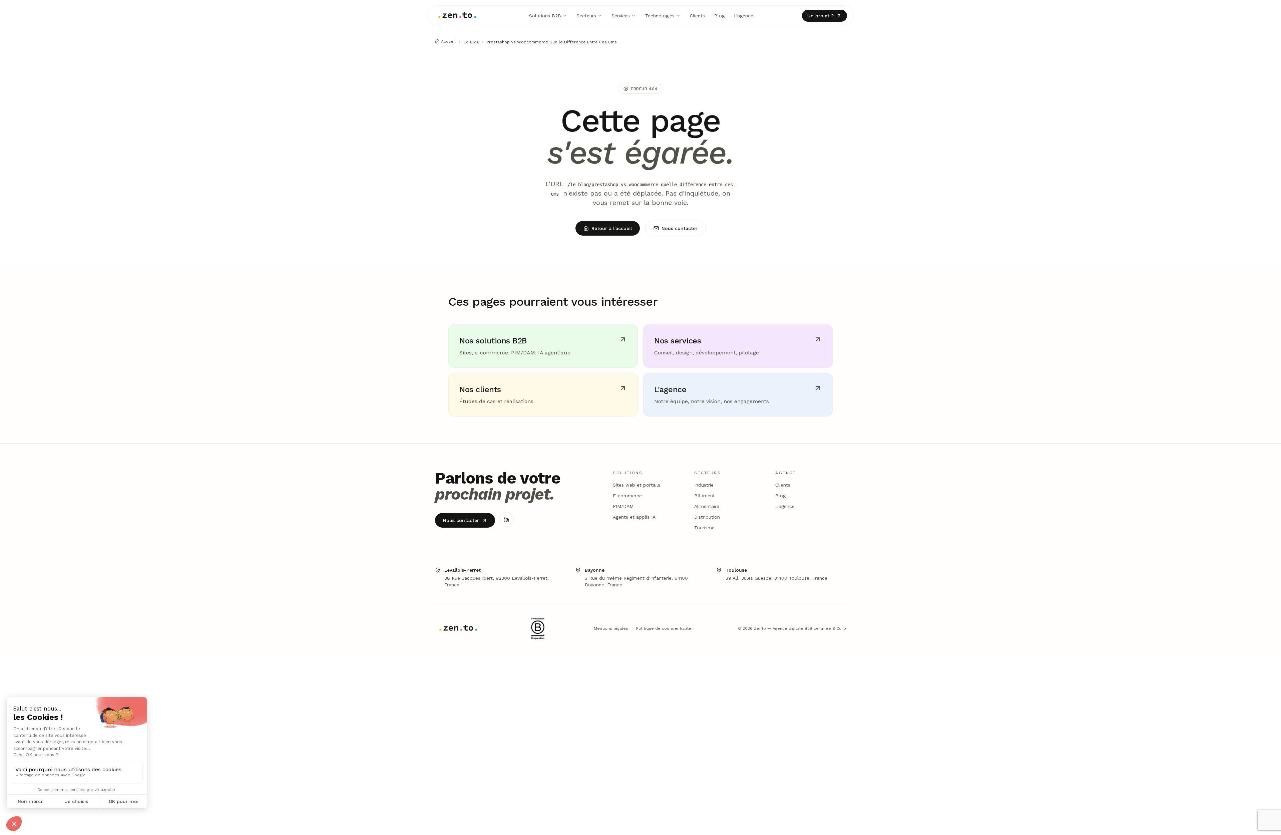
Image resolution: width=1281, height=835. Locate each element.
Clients (697, 15)
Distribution (707, 517)
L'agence (743, 15)
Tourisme (704, 527)
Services (620, 15)
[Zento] (457, 15)
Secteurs (586, 15)
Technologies (660, 15)
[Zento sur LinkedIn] (506, 519)
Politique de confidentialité (663, 628)
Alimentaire (706, 506)
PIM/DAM (623, 506)
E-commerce (627, 495)
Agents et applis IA (634, 517)
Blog (719, 15)
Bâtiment (704, 495)
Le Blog (471, 42)
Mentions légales (611, 628)
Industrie (704, 485)
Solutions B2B (545, 15)
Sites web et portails (636, 485)
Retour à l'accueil (611, 228)
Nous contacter (680, 228)
